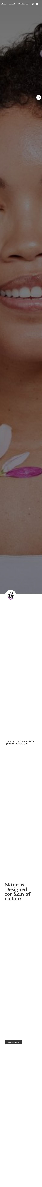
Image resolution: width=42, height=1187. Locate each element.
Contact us (23, 4)
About (12, 4)
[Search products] (39, 97)
